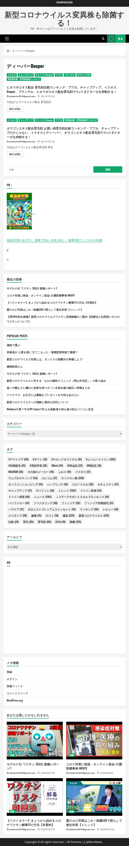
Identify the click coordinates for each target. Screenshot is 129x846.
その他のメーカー (40, 472)
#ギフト (40, 459)
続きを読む (16, 109)
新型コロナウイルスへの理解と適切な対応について (38, 402)
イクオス (12, 74)
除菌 (75, 522)
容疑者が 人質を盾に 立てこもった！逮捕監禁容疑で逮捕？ (42, 352)
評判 (60, 522)
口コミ (52, 515)
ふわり (64, 472)
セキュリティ (108, 484)
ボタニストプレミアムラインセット (52, 509)
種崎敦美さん (15, 366)
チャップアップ (26, 74)
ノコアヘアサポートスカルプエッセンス (82, 497)
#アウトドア (18, 459)
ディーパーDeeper (44, 74)
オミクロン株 (72, 478)
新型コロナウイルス (94, 515)
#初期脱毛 (17, 465)
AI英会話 (75, 465)
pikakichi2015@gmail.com (22, 96)
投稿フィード (15, 686)
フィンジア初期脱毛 (98, 503)
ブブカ (59, 74)
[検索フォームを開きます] (103, 38)
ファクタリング (45, 503)
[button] (7, 38)
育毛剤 (44, 522)
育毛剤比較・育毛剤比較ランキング (24, 79)
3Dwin (57, 465)
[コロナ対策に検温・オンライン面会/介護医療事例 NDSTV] (94, 740)
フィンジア (71, 503)
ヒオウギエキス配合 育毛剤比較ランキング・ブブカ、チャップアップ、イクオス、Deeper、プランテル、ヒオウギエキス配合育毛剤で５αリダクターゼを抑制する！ (63, 89)
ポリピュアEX (84, 74)
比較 (13, 522)
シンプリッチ (57, 484)
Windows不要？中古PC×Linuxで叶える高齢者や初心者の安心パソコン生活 (50, 409)
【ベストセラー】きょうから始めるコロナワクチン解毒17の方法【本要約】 (52, 302)
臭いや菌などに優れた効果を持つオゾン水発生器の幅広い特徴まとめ (48, 388)
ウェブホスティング (23, 478)
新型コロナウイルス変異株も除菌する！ (64, 18)
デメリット (45, 490)
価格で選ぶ (13, 345)
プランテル (70, 74)
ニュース (43, 497)
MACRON (15, 472)
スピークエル (82, 484)
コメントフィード (17, 693)
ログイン (12, 679)
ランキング (89, 509)
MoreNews (95, 842)
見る (120, 38)
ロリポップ (17, 515)
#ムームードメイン (100, 459)
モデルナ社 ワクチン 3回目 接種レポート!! (32, 288)
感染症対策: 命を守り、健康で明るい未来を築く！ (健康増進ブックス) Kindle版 (54, 240)
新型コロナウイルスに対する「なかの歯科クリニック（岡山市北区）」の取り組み (56, 381)
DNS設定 (94, 465)
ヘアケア (16, 509)
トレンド (67, 490)
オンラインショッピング (25, 484)
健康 (36, 515)
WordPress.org (15, 700)
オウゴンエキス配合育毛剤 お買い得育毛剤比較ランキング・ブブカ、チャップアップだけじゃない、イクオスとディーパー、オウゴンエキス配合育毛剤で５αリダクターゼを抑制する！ (63, 132)
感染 (69, 515)
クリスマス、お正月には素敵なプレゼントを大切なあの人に (43, 395)
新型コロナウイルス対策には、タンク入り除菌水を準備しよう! (45, 359)
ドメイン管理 (19, 497)
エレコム (49, 478)
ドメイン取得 (90, 490)
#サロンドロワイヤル (66, 459)
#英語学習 (38, 465)
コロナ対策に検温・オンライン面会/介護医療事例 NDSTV (41, 295)
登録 (9, 672)
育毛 (28, 522)
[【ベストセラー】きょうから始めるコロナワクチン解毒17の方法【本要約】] (35, 797)
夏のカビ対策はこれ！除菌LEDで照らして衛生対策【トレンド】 (45, 309)
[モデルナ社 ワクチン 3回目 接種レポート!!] (35, 740)
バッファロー (18, 503)
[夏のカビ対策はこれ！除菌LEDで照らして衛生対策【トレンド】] (94, 797)
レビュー (110, 509)
